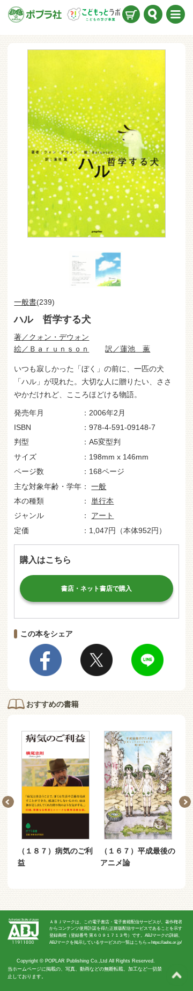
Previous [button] (8, 802)
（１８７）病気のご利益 (55, 856)
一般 (98, 486)
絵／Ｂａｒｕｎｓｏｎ (51, 348)
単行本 (102, 501)
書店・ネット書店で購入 (96, 588)
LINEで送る (147, 660)
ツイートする (96, 660)
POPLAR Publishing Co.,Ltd (76, 961)
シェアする (45, 660)
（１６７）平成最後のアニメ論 (137, 856)
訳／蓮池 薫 (127, 348)
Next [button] (185, 802)
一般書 (25, 302)
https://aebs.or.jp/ (166, 942)
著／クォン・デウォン (51, 337)
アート (102, 515)
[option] (55, 800)
